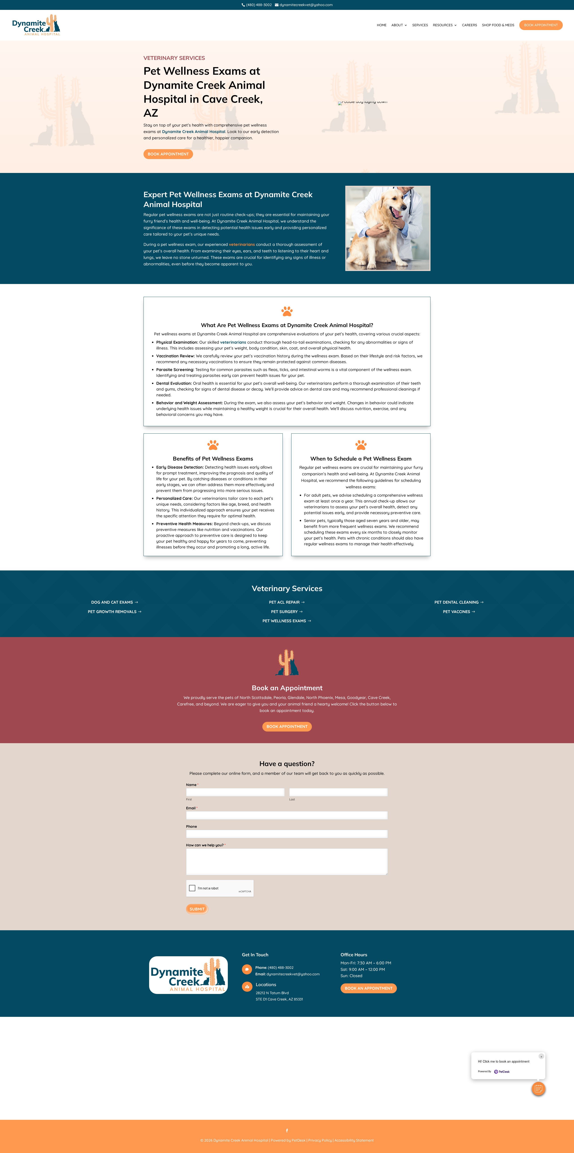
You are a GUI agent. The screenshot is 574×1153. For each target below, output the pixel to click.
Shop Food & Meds (498, 25)
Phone (191, 826)
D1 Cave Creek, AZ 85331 (283, 999)
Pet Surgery (284, 611)
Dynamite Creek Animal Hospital (193, 131)
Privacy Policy (320, 1140)
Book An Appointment (369, 988)
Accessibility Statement (354, 1140)
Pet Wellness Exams (284, 620)
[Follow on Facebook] (287, 1130)
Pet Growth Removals (112, 611)
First (189, 799)
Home (382, 25)
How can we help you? (206, 845)
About (397, 25)
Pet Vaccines (456, 611)
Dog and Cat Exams (112, 602)
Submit (197, 909)
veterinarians (242, 244)
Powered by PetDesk (288, 1140)
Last (292, 799)
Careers (469, 25)
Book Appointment (541, 25)
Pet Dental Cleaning (457, 602)
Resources (443, 25)
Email (192, 808)
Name (192, 784)
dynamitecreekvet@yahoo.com (293, 974)
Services (420, 25)
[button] (538, 1088)
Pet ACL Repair (284, 602)
